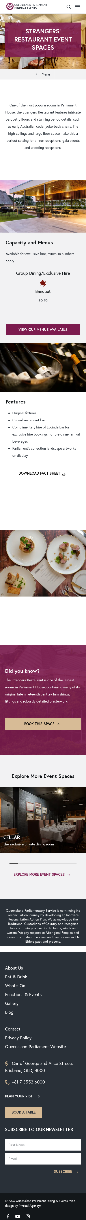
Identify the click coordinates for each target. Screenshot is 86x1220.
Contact (13, 1029)
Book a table (24, 1112)
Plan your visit (19, 1096)
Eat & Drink (16, 977)
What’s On (15, 986)
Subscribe (63, 1171)
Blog (9, 1012)
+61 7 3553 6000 (28, 1082)
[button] (77, 6)
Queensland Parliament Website (35, 1047)
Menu (46, 74)
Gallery (12, 1003)
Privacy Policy (18, 1038)
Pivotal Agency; (30, 1206)
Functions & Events (23, 994)
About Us (14, 968)
